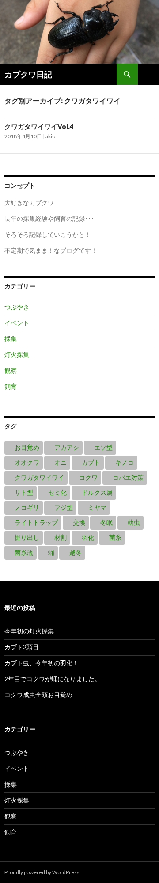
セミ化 (57, 492)
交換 (79, 522)
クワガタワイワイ (39, 477)
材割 (60, 537)
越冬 (75, 552)
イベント (16, 322)
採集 (10, 338)
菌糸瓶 (24, 552)
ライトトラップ (36, 522)
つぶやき (16, 307)
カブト (91, 462)
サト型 (24, 492)
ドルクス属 (97, 492)
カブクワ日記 (28, 74)
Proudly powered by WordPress (42, 872)
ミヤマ (97, 507)
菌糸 (115, 537)
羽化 (88, 537)
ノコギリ (27, 507)
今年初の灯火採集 (29, 631)
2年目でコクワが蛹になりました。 (52, 678)
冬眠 (106, 522)
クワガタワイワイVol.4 (39, 126)
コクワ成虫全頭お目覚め (38, 694)
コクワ (88, 477)
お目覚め (27, 447)
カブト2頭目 (21, 647)
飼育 (10, 386)
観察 (10, 370)
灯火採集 (16, 354)
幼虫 (134, 522)
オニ (60, 462)
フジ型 (63, 507)
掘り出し (27, 537)
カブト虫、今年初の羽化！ (41, 663)
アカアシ (66, 447)
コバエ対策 (128, 477)
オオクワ (27, 462)
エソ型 (103, 447)
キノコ (124, 462)
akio (50, 136)
